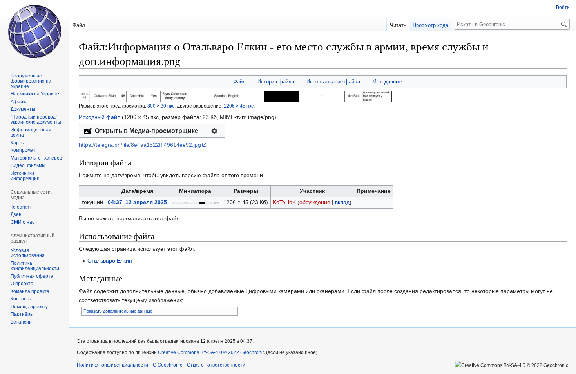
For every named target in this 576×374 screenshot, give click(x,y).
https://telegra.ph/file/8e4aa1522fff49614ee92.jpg (140, 145)
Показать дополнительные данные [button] (117, 311)
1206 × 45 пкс (239, 105)
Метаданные (387, 82)
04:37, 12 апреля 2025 (137, 202)
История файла (275, 82)
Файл (239, 82)
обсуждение (314, 202)
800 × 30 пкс (160, 105)
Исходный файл (99, 117)
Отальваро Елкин (109, 260)
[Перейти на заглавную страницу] (34, 31)
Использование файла (333, 82)
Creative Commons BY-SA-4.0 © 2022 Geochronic (211, 352)
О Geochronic (167, 365)
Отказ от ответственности (216, 365)
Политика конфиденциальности (112, 365)
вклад (342, 202)
